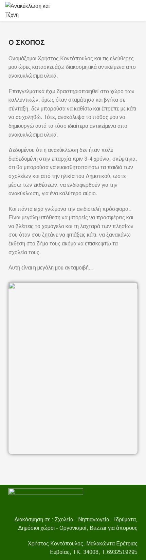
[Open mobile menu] (138, 10)
